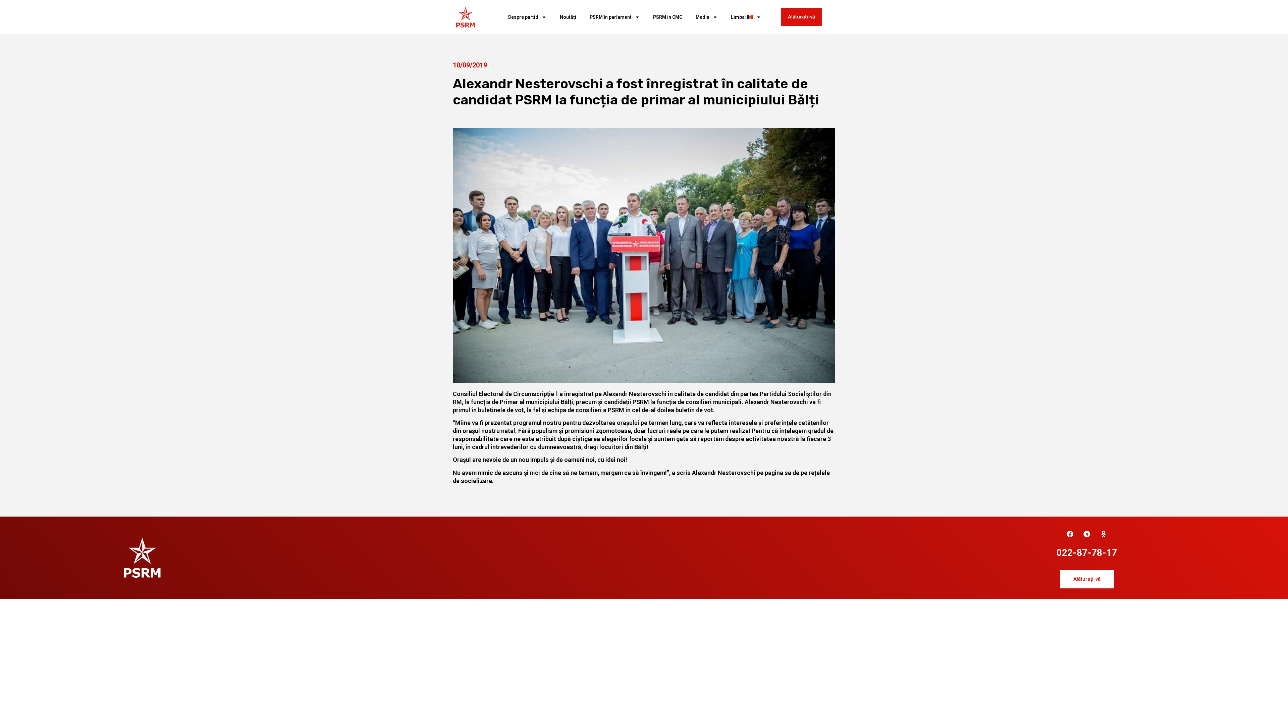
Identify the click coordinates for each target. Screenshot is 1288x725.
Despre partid (523, 17)
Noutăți (568, 17)
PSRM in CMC (667, 17)
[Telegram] (1086, 534)
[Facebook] (1070, 534)
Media (702, 17)
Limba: (739, 17)
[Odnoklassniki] (1103, 534)
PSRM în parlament (611, 17)
